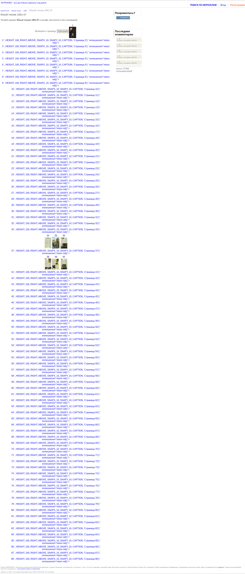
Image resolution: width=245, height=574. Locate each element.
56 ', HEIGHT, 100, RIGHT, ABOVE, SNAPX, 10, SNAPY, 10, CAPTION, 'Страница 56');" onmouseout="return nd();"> (55, 364)
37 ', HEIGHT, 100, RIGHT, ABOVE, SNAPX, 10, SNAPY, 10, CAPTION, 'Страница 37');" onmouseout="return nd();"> (55, 252)
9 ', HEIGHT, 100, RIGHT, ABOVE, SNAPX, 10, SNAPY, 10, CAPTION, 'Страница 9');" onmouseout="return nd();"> (56, 84)
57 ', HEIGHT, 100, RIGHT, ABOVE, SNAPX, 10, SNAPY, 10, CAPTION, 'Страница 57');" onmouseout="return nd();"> (55, 370)
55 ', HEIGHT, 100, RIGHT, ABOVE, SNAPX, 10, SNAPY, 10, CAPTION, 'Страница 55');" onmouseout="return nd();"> (55, 358)
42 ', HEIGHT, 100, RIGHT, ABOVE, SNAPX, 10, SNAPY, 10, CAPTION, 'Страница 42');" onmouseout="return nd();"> (55, 279)
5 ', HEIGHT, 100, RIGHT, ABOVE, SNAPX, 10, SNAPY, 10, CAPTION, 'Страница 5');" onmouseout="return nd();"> (56, 59)
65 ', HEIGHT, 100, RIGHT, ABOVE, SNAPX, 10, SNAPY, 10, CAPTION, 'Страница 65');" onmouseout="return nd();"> (55, 419)
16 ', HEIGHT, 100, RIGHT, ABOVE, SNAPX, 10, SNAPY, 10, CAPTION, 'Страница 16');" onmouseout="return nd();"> (55, 126)
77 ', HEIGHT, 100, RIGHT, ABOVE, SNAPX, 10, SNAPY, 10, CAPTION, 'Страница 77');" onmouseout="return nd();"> (55, 493)
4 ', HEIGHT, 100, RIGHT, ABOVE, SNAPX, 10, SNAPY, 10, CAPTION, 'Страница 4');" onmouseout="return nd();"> (56, 53)
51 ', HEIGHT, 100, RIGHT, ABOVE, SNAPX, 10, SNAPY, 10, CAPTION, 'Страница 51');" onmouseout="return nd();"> (55, 334)
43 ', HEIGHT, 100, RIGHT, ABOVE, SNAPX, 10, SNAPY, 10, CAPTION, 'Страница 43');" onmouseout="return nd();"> (55, 285)
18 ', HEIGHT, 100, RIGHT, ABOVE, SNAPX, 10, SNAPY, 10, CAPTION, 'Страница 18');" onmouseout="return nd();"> (55, 139)
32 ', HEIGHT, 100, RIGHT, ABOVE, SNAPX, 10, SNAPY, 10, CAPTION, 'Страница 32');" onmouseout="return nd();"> (55, 224)
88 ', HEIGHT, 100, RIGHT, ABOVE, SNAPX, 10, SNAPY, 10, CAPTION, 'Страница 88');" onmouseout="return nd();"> (55, 560)
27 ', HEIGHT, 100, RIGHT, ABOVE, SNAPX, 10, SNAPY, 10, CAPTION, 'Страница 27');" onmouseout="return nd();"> (55, 194)
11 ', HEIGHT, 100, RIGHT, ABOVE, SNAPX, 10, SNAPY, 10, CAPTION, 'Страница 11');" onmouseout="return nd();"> (55, 96)
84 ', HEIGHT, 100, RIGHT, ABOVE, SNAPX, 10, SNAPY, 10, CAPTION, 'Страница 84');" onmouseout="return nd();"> (55, 535)
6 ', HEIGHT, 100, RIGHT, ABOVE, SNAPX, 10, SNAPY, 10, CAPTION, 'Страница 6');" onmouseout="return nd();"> (56, 65)
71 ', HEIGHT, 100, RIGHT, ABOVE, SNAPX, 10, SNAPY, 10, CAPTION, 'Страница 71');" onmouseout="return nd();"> (55, 456)
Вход (223, 5)
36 (64, 235)
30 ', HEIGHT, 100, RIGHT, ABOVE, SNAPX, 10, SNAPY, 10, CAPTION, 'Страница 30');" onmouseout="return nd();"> (55, 212)
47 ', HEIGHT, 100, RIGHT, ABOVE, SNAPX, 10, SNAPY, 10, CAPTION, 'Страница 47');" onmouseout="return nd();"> (55, 309)
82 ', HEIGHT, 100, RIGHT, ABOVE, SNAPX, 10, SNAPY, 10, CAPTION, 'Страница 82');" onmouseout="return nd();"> (55, 523)
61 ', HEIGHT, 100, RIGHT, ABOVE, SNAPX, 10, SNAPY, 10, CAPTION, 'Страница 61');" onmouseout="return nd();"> (55, 395)
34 (48, 235)
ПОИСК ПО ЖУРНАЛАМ (203, 5)
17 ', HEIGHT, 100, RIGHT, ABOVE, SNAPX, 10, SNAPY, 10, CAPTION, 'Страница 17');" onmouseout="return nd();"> (55, 133)
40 (64, 257)
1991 (25, 10)
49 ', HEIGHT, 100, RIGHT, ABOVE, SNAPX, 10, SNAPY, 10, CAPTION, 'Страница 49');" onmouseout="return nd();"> (55, 322)
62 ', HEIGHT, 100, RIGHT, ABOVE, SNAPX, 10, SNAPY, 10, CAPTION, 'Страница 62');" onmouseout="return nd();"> (55, 401)
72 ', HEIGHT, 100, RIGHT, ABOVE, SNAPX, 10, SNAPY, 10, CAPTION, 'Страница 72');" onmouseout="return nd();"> (55, 462)
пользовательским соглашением (29, 569)
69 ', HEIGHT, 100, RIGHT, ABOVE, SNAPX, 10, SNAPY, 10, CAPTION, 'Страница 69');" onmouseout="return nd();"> (55, 444)
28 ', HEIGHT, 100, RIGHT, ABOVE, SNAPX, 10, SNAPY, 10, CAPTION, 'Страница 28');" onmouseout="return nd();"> (55, 200)
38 (48, 257)
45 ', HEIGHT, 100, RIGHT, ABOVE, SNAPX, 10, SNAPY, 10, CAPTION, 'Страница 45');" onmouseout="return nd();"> (55, 297)
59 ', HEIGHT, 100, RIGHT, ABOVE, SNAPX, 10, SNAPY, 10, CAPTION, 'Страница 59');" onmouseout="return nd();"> (55, 383)
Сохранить (124, 18)
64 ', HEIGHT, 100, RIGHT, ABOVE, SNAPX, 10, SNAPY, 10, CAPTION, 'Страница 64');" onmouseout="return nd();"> (55, 413)
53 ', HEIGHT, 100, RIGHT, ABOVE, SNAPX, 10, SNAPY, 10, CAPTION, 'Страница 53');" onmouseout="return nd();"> (55, 346)
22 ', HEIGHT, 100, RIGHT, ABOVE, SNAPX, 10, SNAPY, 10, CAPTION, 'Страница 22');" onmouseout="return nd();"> (55, 163)
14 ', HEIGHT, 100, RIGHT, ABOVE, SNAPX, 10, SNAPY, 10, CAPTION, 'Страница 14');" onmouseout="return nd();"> (55, 114)
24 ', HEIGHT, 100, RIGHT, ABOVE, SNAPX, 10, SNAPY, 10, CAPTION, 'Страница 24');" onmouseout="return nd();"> (55, 175)
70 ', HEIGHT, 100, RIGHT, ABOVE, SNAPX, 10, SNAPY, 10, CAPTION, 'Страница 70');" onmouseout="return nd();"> (55, 450)
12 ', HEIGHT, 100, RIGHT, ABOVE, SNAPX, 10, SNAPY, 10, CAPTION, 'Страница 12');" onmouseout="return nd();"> (55, 102)
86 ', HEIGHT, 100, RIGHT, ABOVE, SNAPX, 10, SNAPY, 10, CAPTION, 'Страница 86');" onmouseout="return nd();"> (55, 547)
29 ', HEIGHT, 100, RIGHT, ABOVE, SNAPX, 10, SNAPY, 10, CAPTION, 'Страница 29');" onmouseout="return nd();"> (55, 206)
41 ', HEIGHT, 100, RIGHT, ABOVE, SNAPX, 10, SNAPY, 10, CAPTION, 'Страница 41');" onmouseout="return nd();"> (55, 273)
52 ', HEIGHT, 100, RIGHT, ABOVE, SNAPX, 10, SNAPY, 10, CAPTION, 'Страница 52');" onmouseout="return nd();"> (55, 340)
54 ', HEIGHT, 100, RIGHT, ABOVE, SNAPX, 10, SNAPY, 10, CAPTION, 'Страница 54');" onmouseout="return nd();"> (55, 352)
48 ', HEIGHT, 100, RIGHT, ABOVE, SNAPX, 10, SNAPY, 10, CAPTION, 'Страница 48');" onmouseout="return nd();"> (55, 316)
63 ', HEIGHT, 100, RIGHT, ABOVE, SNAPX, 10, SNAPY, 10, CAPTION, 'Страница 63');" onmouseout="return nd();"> (55, 407)
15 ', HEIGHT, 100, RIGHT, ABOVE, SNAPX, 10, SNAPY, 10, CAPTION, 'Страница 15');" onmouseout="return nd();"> (55, 120)
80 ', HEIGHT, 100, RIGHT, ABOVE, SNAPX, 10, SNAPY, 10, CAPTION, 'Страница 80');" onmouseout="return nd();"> (55, 511)
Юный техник (16, 10)
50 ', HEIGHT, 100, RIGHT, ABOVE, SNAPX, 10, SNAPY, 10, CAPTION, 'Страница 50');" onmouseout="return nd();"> (55, 328)
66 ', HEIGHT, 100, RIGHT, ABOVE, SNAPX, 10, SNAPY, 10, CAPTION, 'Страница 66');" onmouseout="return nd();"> (55, 425)
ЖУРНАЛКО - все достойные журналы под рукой (23, 3)
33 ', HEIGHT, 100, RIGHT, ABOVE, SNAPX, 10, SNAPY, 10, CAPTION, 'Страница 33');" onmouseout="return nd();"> (55, 230)
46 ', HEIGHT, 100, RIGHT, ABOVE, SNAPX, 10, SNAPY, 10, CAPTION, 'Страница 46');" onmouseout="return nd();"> (55, 303)
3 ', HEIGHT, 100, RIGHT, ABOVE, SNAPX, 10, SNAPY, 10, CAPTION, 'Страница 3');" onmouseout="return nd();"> (56, 47)
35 (56, 235)
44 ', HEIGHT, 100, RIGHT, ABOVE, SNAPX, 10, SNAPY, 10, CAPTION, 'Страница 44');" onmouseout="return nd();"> (55, 291)
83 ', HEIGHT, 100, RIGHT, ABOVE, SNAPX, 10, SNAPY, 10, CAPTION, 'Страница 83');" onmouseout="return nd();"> (55, 529)
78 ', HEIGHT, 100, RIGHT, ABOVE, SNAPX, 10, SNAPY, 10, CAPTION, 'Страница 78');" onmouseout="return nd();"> (55, 499)
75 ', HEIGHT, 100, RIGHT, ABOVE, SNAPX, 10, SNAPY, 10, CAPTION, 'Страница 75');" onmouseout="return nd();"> (55, 480)
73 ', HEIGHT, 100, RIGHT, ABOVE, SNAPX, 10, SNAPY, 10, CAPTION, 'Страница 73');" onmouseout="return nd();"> (55, 468)
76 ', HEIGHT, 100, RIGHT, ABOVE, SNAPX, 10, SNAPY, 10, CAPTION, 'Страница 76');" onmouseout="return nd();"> (55, 486)
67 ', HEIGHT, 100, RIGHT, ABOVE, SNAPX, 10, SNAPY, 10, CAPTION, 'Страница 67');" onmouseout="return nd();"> (55, 432)
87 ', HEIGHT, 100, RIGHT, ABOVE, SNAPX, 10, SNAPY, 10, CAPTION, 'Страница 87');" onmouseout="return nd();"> (55, 554)
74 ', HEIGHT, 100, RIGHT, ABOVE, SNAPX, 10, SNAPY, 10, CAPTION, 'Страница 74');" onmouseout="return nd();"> (55, 474)
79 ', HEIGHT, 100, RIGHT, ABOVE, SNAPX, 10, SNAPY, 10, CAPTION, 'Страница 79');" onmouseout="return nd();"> (55, 505)
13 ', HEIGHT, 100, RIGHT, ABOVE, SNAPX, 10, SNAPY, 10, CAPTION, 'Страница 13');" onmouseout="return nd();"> (55, 108)
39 (56, 257)
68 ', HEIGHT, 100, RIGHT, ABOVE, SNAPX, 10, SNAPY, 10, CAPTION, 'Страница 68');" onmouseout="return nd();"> (55, 438)
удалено (221, 567)
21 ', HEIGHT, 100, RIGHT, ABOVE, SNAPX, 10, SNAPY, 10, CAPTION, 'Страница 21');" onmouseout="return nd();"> (55, 157)
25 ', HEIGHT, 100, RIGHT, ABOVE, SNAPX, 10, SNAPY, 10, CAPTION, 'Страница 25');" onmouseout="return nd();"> (55, 181)
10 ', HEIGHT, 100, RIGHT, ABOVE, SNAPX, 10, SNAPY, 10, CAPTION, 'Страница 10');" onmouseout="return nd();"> (55, 90)
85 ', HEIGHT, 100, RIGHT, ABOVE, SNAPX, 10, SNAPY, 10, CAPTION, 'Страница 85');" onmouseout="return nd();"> (55, 541)
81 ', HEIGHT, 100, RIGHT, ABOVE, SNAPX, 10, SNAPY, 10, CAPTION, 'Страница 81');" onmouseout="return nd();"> (55, 517)
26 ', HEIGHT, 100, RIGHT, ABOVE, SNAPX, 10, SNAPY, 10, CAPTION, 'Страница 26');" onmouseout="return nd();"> (55, 188)
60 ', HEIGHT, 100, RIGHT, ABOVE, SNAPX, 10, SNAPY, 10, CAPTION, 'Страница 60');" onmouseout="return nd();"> (55, 389)
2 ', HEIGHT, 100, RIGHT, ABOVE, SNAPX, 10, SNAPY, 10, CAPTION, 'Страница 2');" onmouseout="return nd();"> (56, 41)
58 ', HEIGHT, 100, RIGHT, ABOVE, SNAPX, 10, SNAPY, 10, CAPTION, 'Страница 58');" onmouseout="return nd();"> (55, 377)
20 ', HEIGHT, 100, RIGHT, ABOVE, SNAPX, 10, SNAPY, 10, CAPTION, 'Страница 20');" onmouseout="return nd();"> (55, 151)
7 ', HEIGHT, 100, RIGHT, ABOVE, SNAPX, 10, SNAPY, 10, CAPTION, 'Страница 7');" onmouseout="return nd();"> (56, 72)
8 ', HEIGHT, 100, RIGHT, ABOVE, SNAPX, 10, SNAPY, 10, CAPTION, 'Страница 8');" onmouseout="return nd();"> (56, 78)
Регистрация (237, 5)
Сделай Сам (5, 10)
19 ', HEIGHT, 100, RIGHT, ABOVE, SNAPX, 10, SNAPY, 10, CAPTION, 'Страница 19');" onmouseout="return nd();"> (55, 145)
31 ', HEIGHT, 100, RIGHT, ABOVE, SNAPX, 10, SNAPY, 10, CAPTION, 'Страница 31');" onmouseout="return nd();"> (55, 218)
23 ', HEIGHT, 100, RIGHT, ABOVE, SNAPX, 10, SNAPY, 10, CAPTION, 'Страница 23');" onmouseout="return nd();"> (55, 169)
